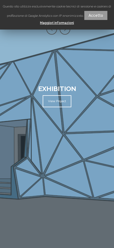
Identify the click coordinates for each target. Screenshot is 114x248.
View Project (57, 101)
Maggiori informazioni (57, 23)
